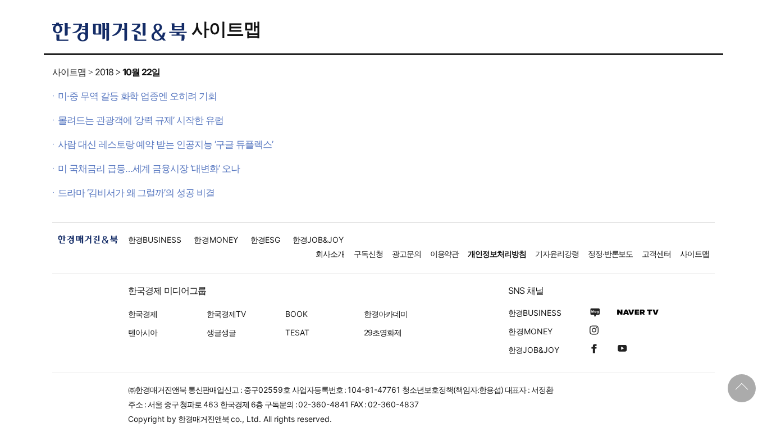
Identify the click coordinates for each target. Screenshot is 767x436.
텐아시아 (142, 332)
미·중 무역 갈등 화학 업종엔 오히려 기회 (137, 96)
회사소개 (330, 253)
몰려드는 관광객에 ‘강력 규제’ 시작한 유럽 (140, 120)
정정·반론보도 (610, 253)
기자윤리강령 (557, 253)
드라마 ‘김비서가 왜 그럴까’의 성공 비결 (136, 192)
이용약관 (444, 253)
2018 (104, 72)
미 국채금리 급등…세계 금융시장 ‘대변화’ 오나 (149, 168)
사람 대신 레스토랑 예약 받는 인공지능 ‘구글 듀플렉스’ (165, 144)
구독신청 (368, 253)
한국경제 (142, 314)
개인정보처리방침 (497, 253)
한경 (154, 239)
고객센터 (656, 253)
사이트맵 (226, 29)
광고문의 (406, 253)
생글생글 (221, 332)
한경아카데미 (386, 314)
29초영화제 (382, 332)
